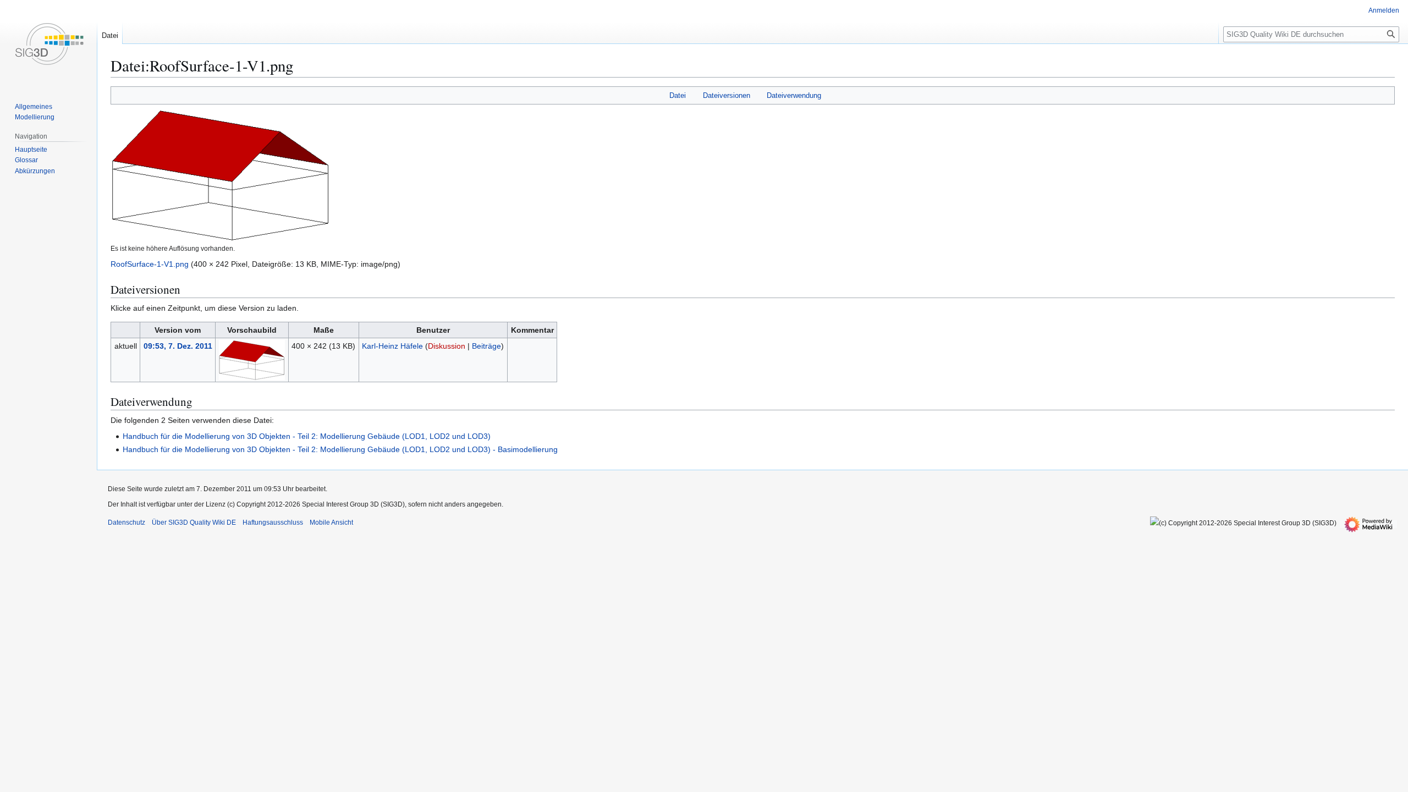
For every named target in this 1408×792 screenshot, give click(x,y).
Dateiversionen (726, 95)
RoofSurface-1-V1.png (150, 264)
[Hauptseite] (48, 44)
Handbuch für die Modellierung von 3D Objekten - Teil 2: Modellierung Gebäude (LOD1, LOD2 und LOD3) (307, 436)
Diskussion (446, 346)
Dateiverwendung (794, 95)
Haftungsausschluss (273, 522)
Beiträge (486, 346)
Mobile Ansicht (331, 522)
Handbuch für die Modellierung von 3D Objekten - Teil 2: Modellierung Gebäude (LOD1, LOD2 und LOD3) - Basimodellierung (340, 449)
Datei (677, 95)
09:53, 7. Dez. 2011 (178, 346)
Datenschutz (126, 522)
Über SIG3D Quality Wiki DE (194, 522)
